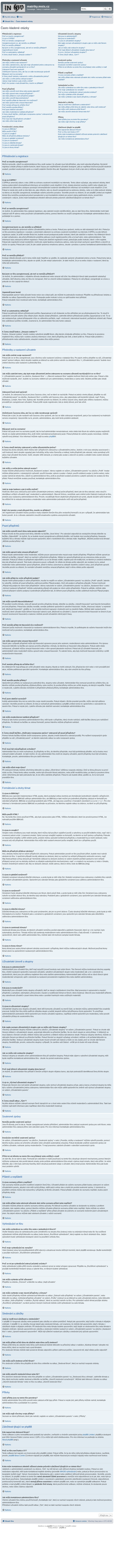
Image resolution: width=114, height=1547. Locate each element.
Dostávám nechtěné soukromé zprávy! (72, 65)
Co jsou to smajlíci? (9, 133)
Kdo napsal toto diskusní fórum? (69, 130)
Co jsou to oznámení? (10, 140)
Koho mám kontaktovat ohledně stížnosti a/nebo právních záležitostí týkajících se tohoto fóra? (82, 135)
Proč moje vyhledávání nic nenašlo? (71, 90)
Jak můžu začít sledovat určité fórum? (72, 109)
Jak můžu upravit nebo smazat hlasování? (17, 103)
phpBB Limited (89, 1435)
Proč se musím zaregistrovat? (13, 36)
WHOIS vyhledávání (68, 1472)
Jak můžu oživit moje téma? (12, 121)
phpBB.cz (62, 1527)
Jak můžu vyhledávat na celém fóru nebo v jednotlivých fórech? (81, 87)
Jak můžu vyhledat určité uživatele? (71, 94)
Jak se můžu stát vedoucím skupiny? (71, 48)
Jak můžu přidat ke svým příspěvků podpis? (18, 96)
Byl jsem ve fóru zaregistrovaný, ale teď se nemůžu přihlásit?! (24, 48)
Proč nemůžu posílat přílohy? (12, 107)
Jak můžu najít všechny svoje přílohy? (72, 122)
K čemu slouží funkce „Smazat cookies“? (17, 55)
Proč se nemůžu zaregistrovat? (13, 41)
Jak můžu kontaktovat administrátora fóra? (73, 139)
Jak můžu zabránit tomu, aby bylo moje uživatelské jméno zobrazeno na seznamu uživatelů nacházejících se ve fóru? (28, 66)
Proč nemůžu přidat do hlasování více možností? (20, 100)
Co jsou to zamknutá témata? (12, 145)
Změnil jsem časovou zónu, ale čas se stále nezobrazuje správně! (26, 72)
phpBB (52, 436)
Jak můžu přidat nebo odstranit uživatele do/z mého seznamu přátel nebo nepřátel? (84, 78)
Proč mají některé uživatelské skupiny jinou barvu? (76, 50)
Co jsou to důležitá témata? (12, 143)
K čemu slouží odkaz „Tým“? (68, 55)
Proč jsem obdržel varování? (12, 109)
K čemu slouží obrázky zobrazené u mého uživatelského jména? (25, 76)
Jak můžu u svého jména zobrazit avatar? (17, 79)
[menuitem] (19, 17)
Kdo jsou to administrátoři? (67, 36)
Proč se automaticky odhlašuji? (13, 52)
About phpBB (7, 1440)
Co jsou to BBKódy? (9, 129)
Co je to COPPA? (8, 38)
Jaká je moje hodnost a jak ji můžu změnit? (17, 81)
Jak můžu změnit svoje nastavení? (14, 62)
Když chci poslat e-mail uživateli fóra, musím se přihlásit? (22, 83)
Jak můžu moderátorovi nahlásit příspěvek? (18, 112)
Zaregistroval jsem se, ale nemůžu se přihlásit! (19, 43)
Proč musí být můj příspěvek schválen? (16, 119)
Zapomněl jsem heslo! (10, 50)
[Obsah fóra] (14, 7)
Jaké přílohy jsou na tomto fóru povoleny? (73, 119)
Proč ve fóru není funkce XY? (68, 132)
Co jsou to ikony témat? (10, 147)
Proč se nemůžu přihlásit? (11, 45)
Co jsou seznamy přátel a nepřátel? (71, 75)
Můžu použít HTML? (9, 131)
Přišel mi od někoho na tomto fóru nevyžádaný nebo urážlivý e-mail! (82, 67)
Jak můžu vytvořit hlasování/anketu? (15, 98)
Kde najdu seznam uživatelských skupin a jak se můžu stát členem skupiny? (82, 44)
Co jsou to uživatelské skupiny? (69, 41)
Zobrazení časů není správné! (13, 69)
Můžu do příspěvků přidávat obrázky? (16, 136)
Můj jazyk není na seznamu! (12, 74)
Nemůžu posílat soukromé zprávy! (70, 62)
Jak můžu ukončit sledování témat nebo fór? (74, 111)
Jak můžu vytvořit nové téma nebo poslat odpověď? (21, 91)
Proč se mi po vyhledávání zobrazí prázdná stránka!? (77, 92)
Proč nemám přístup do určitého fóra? (16, 105)
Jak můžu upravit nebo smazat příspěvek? (17, 93)
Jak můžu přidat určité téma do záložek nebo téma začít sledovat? (82, 107)
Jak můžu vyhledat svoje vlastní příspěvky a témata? (77, 97)
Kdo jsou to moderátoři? (66, 38)
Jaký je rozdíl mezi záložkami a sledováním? (74, 104)
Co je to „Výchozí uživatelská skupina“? (72, 52)
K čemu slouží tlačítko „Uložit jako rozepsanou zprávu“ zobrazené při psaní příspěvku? (27, 115)
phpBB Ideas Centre (17, 1456)
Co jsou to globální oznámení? (13, 138)
